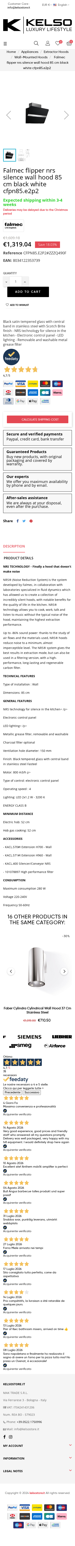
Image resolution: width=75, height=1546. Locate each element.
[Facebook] (4, 1437)
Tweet (24, 521)
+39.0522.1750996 (29, 1422)
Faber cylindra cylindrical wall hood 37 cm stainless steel (37, 1010)
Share (18, 521)
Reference (12, 253)
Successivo (32, 1092)
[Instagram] (10, 1437)
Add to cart (28, 292)
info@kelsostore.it (19, 7)
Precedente (12, 1092)
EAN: (7, 260)
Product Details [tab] (18, 558)
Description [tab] (14, 546)
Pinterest (31, 521)
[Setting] (48, 43)
